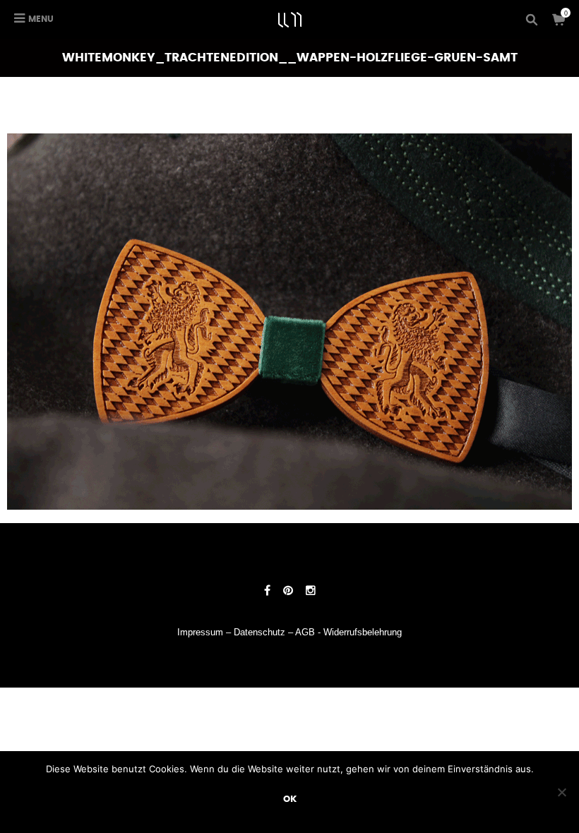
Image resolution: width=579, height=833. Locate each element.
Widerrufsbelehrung (362, 632)
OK (290, 799)
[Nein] (561, 792)
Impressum (200, 632)
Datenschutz (259, 632)
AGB (305, 632)
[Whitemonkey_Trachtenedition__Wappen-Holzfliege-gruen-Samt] (289, 321)
